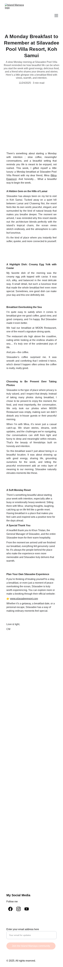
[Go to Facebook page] (10, 909)
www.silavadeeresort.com (24, 598)
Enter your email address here (22, 929)
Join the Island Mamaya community (31, 946)
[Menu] (56, 15)
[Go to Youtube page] (26, 909)
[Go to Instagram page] (18, 909)
